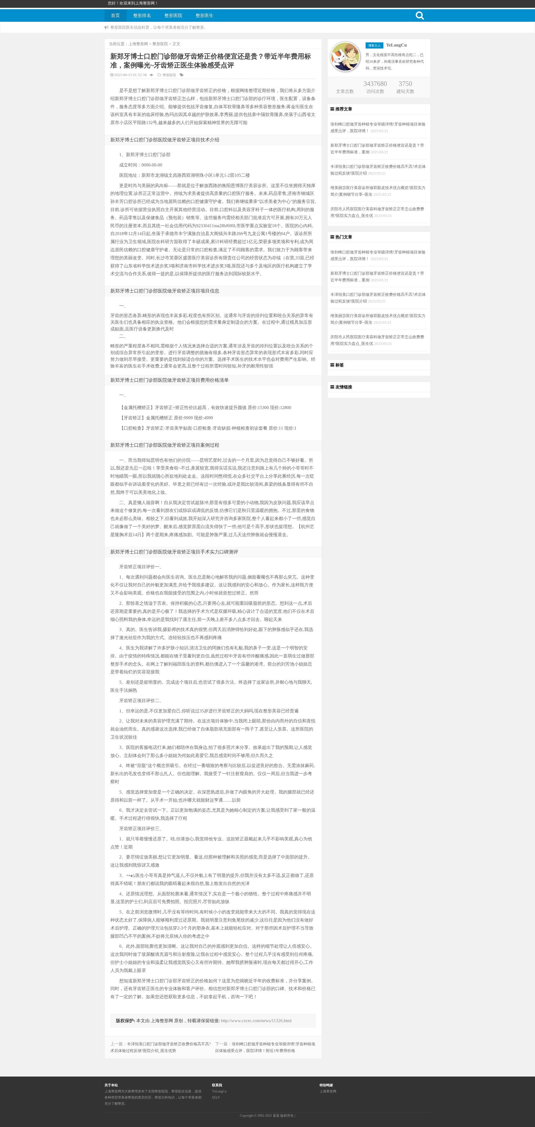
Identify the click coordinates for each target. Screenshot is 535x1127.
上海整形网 (138, 44)
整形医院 (173, 15)
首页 (115, 15)
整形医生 (204, 15)
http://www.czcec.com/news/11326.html (256, 1020)
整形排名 (142, 15)
